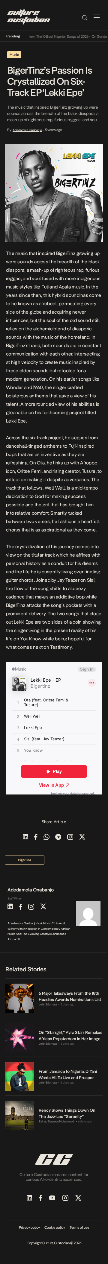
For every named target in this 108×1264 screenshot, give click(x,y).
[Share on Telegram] (58, 837)
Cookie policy (54, 1227)
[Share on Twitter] (82, 837)
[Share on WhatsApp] (47, 837)
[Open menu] (96, 17)
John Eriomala (48, 1004)
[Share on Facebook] (36, 837)
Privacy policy (29, 1227)
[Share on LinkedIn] (25, 837)
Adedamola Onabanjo (27, 130)
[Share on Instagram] (70, 837)
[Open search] (84, 17)
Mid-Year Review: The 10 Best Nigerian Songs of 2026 (45, 36)
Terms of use (79, 1227)
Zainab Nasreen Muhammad (56, 1121)
